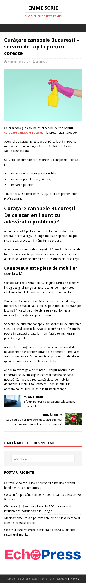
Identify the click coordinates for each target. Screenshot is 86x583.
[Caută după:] (43, 458)
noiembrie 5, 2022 (19, 62)
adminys (41, 62)
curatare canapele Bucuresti (25, 132)
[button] (80, 28)
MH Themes (72, 578)
